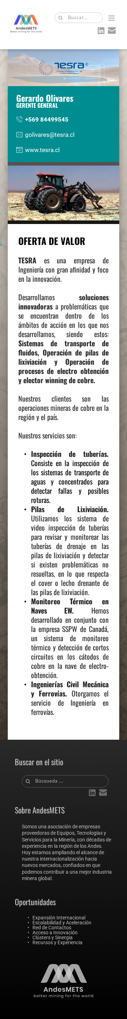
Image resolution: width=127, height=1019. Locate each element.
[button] (111, 18)
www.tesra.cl (42, 149)
